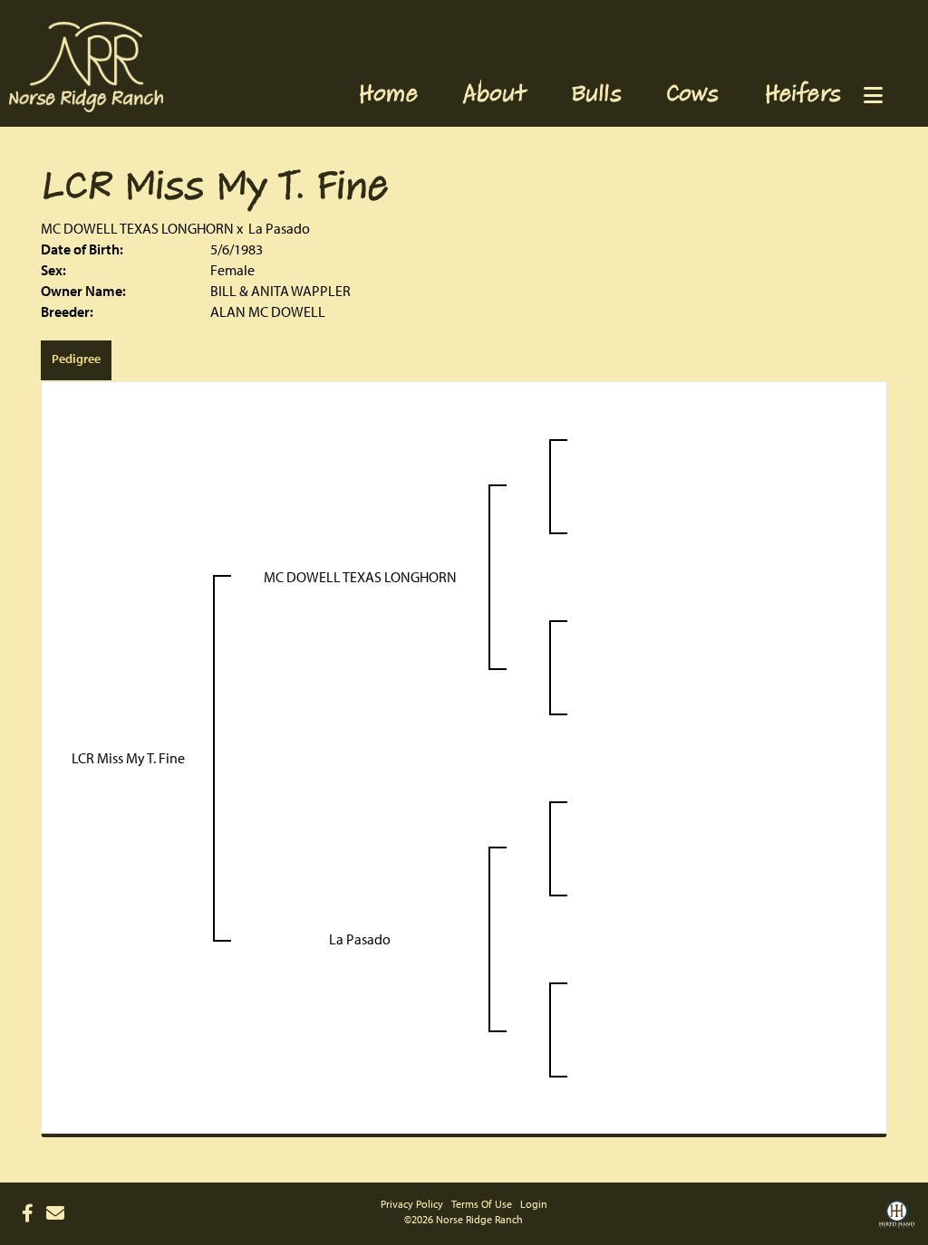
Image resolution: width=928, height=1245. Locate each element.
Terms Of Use (481, 1204)
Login (533, 1204)
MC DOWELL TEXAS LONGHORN (137, 228)
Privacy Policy (412, 1204)
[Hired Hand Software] (896, 1220)
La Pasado (279, 228)
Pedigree (76, 358)
